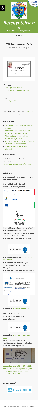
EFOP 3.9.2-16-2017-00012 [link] (17, 366)
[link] (2, 8)
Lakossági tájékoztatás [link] (13, 101)
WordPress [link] (26, 406)
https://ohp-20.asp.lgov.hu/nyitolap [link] (17, 164)
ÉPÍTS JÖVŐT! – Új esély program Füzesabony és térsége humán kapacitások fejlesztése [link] (18, 371)
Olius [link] (14, 406)
